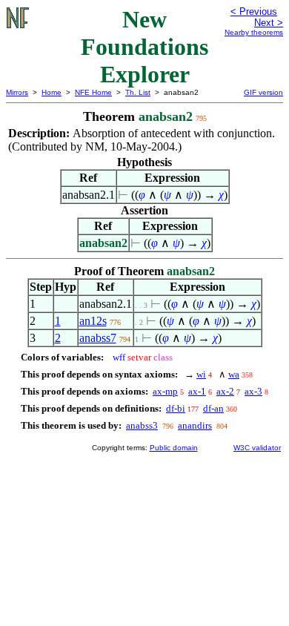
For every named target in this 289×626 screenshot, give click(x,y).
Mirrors (17, 92)
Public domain (174, 448)
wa (233, 374)
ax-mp (165, 391)
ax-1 (197, 391)
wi (201, 374)
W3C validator (257, 448)
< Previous (253, 11)
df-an (213, 408)
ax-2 (225, 391)
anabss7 (97, 338)
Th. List (137, 92)
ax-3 (253, 391)
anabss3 (142, 425)
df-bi (175, 408)
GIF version (263, 92)
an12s (93, 320)
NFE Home (93, 92)
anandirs (195, 425)
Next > (268, 22)
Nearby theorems (254, 32)
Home (51, 92)
